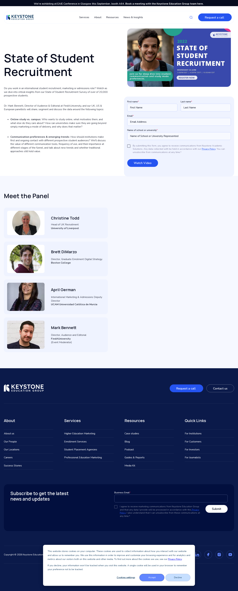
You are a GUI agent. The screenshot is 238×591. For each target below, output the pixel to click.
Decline (178, 577)
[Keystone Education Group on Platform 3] (219, 554)
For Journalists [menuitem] (193, 457)
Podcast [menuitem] (129, 449)
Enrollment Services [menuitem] (75, 441)
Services (84, 17)
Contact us (220, 388)
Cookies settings (126, 577)
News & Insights (133, 17)
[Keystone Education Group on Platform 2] (208, 554)
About (97, 17)
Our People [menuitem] (10, 441)
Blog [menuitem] (127, 441)
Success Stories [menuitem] (13, 465)
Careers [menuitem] (8, 457)
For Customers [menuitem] (193, 441)
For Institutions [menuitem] (193, 433)
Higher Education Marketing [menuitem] (79, 433)
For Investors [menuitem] (192, 449)
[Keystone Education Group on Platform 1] (197, 554)
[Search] (191, 17)
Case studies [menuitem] (132, 433)
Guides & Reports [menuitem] (135, 457)
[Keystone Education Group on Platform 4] (230, 554)
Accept (152, 577)
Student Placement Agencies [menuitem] (80, 449)
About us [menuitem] (9, 433)
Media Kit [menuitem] (130, 465)
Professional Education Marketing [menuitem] (83, 457)
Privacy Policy (175, 559)
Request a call (215, 17)
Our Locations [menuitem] (11, 449)
